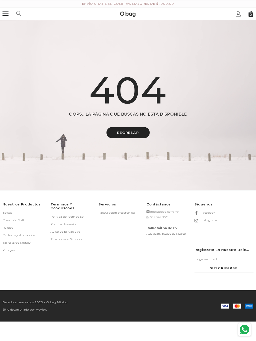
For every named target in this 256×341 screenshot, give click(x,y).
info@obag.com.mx (164, 211)
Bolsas (7, 212)
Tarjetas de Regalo (16, 242)
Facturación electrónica (116, 212)
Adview (42, 309)
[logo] (128, 13)
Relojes (7, 227)
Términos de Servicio (66, 239)
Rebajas (8, 250)
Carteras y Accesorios (18, 235)
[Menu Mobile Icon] (5, 14)
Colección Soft (13, 220)
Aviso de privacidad (65, 231)
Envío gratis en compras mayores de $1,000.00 (128, 3)
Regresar (128, 133)
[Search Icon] (18, 13)
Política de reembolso (67, 216)
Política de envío (63, 224)
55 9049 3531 (159, 217)
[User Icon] (238, 13)
